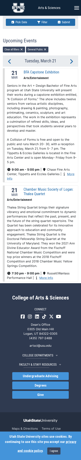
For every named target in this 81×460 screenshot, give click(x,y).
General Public (36, 49)
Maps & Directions (25, 428)
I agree (54, 451)
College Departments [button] (37, 355)
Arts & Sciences (49, 8)
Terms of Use (51, 428)
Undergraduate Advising (40, 376)
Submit (65, 22)
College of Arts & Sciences (40, 297)
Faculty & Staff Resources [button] (38, 364)
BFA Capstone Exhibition (41, 72)
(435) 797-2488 (40, 338)
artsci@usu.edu (40, 345)
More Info (46, 278)
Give (40, 395)
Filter (44, 22)
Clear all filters (12, 49)
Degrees (41, 385)
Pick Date (21, 22)
